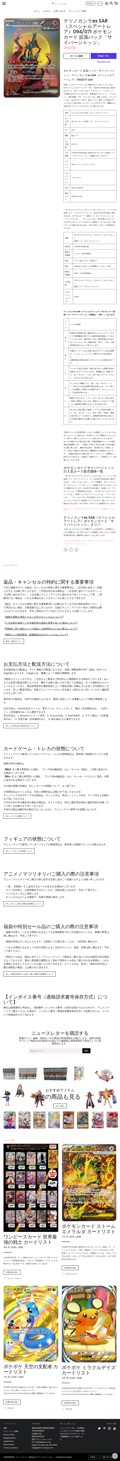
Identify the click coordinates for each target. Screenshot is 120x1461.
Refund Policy (9, 1444)
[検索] (111, 3)
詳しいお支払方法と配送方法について (21, 725)
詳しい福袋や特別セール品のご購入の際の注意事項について (29, 974)
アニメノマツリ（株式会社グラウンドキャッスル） (35, 1457)
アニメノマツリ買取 (11, 1431)
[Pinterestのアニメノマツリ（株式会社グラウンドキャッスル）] (104, 1430)
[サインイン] (106, 3)
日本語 (89, 3)
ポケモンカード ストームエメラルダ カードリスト (89, 1229)
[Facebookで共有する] (66, 550)
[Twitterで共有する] (71, 550)
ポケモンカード (72, 1274)
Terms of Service (10, 1448)
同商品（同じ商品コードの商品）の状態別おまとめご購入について (41, 628)
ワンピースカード (14, 1278)
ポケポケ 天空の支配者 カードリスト (31, 1369)
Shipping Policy (10, 1438)
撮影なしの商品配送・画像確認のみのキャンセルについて (36, 634)
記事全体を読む (12, 1272)
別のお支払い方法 (103, 62)
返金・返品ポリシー (14, 641)
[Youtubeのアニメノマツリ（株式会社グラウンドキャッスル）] (114, 1430)
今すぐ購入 (60, 1106)
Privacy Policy (9, 1434)
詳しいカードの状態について (17, 816)
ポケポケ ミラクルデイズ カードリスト (89, 1370)
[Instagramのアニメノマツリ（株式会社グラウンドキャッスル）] (109, 1430)
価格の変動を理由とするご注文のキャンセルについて (34, 617)
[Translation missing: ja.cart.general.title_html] (116, 3)
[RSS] (13, 1140)
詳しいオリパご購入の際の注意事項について (23, 903)
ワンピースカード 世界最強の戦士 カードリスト (30, 1239)
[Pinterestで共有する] (76, 550)
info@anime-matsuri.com (42, 1448)
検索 (5, 1428)
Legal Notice (8, 1441)
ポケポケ (10, 1408)
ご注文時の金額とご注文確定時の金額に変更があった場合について (41, 622)
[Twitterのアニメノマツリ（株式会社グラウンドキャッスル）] (99, 1430)
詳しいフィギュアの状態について (19, 851)
